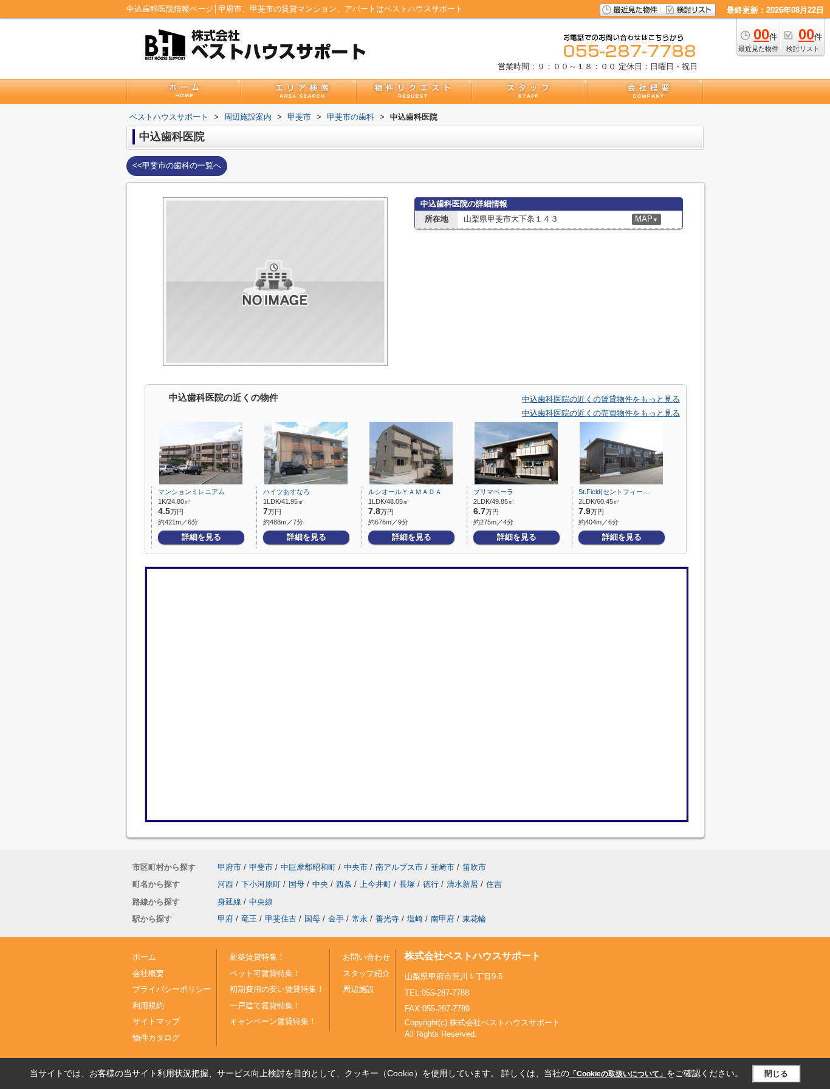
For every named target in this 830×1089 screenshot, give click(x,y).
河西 (225, 884)
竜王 (249, 918)
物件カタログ (156, 1037)
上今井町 (375, 884)
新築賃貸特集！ (257, 957)
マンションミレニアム (191, 491)
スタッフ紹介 (366, 973)
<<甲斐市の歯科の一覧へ (176, 165)
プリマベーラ (493, 491)
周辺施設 (358, 989)
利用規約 (148, 1005)
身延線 (229, 901)
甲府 (225, 918)
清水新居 (462, 884)
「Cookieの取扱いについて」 (618, 1074)
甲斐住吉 (281, 918)
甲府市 (229, 867)
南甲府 (442, 918)
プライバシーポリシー (171, 989)
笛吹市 (474, 867)
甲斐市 (261, 867)
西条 (344, 884)
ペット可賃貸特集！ (265, 973)
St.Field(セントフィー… (614, 491)
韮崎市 (442, 867)
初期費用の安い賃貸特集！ (277, 989)
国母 (296, 884)
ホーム (144, 957)
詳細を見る (201, 536)
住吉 (494, 884)
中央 (320, 884)
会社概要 (148, 973)
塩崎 (415, 918)
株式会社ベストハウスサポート (473, 956)
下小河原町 (261, 884)
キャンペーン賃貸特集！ (273, 1021)
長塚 (407, 884)
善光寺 (387, 918)
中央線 (261, 901)
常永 (360, 918)
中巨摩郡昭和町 (308, 867)
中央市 (356, 867)
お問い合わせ (366, 957)
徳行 (431, 884)
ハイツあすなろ (286, 491)
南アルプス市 (399, 867)
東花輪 (474, 918)
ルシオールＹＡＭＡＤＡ (405, 491)
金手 (336, 918)
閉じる (776, 1073)
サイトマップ (156, 1021)
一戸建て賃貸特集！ (265, 1005)
